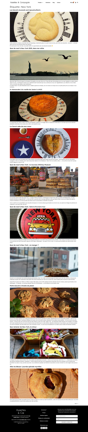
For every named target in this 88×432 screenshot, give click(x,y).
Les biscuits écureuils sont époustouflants (25, 10)
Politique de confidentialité (44, 418)
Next (76, 403)
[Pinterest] (46, 428)
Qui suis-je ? (44, 410)
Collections (48, 2)
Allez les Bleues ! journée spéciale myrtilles (25, 367)
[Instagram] (44, 428)
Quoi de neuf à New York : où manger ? (24, 245)
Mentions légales (44, 415)
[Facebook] (42, 428)
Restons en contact (44, 421)
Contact (58, 2)
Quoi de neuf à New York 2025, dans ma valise (27, 48)
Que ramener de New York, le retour (23, 327)
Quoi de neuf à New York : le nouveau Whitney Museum (30, 165)
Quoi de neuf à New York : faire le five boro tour (27, 207)
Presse (43, 412)
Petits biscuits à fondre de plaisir (22, 286)
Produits (40, 2)
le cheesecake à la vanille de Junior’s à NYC (26, 89)
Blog (54, 2)
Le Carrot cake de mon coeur (20, 126)
